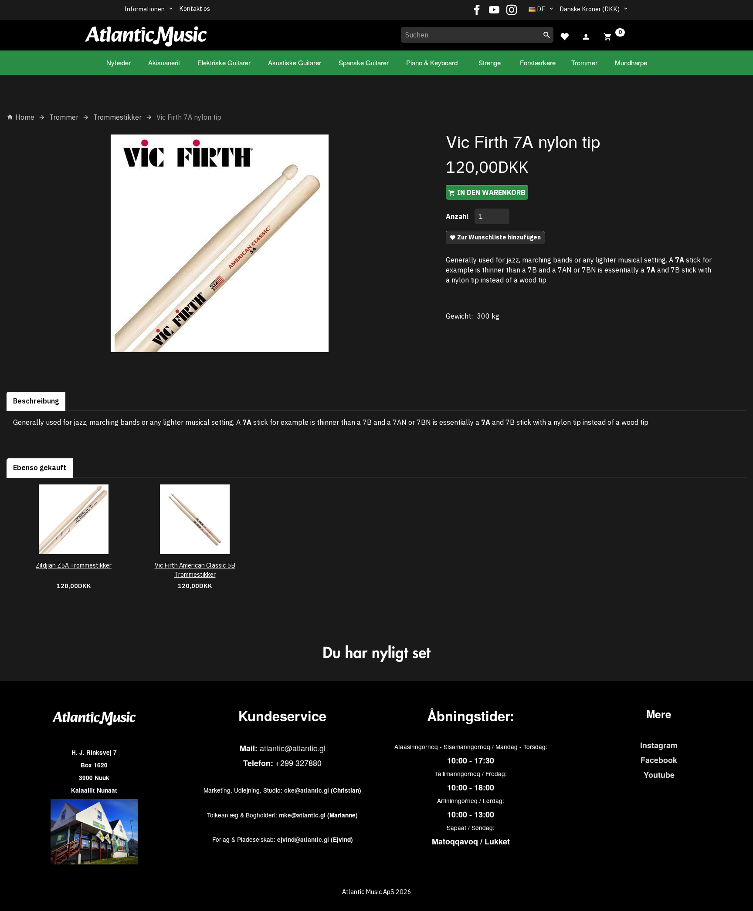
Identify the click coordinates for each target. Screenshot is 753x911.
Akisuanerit (164, 62)
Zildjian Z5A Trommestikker (74, 565)
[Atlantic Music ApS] (146, 33)
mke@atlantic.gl (302, 815)
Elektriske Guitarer (224, 62)
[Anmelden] (586, 35)
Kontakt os (194, 8)
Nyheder (118, 62)
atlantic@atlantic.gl (293, 747)
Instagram (659, 745)
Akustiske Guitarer (294, 62)
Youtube (659, 774)
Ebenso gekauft (39, 467)
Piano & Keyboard (432, 62)
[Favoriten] (564, 35)
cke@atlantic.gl (306, 790)
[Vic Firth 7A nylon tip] (220, 243)
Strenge (489, 62)
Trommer (584, 62)
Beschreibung (36, 401)
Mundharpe (631, 62)
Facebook (659, 760)
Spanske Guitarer (364, 62)
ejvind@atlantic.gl (303, 839)
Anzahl (458, 216)
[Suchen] (547, 34)
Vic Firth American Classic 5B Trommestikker (195, 569)
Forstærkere (538, 62)
